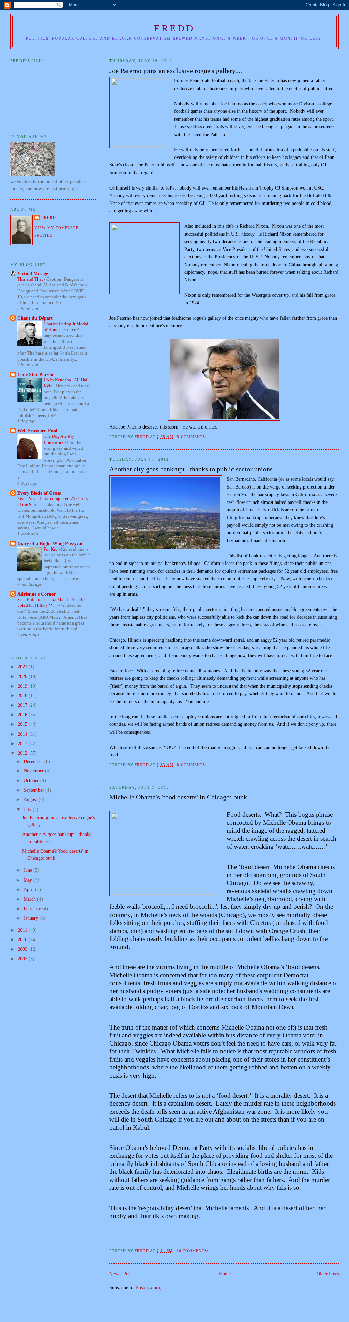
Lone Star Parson (35, 374)
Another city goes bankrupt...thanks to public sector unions (191, 469)
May (28, 880)
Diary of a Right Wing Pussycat (50, 543)
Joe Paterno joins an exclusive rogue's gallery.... (175, 70)
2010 (23, 939)
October (32, 780)
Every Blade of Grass (39, 493)
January (32, 918)
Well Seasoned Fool (37, 430)
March (30, 899)
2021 (23, 667)
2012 (23, 753)
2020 (23, 676)
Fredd (174, 28)
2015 (23, 724)
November (34, 770)
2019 (23, 686)
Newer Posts (121, 1273)
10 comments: (193, 1251)
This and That (30, 279)
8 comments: (192, 765)
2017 (23, 705)
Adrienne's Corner (36, 594)
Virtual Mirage (32, 273)
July (28, 809)
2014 (23, 734)
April (29, 889)
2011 (23, 930)
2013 (23, 743)
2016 (23, 714)
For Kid (51, 549)
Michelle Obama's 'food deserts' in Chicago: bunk (178, 797)
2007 (23, 958)
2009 (23, 949)
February (33, 908)
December (34, 761)
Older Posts (328, 1273)
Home (225, 1273)
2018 (23, 695)
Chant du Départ (35, 318)
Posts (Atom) (149, 1287)
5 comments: (192, 437)
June (28, 870)
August (31, 799)
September (34, 790)
